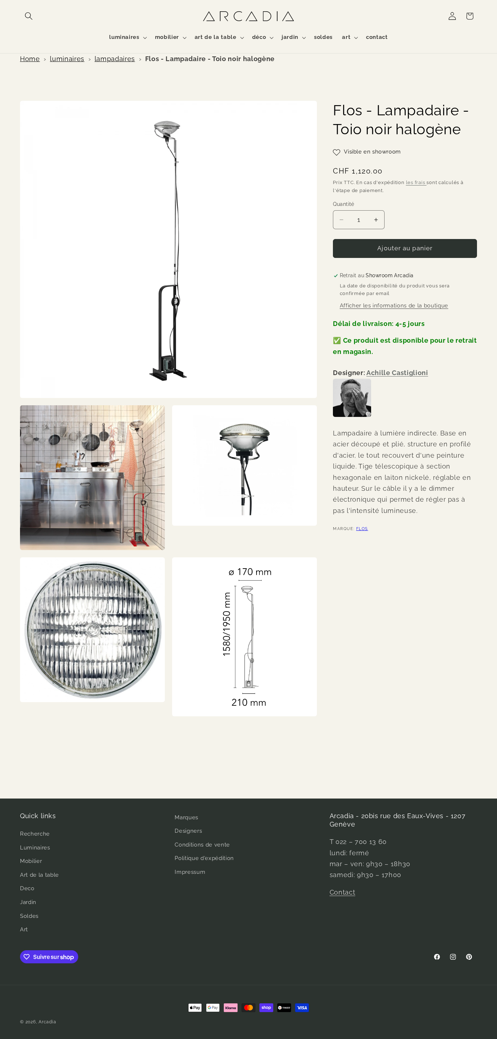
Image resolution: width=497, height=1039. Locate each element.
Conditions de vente (202, 844)
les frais (416, 183)
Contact (342, 892)
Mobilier (31, 861)
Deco (27, 888)
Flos (362, 528)
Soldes (29, 916)
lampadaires (115, 59)
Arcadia (47, 1021)
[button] (28, 16)
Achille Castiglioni (397, 373)
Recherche (35, 834)
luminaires (67, 59)
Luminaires (35, 847)
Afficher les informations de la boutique (394, 306)
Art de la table (39, 875)
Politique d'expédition (204, 858)
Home (30, 59)
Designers (188, 831)
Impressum (190, 872)
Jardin (28, 902)
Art (24, 930)
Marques (186, 817)
